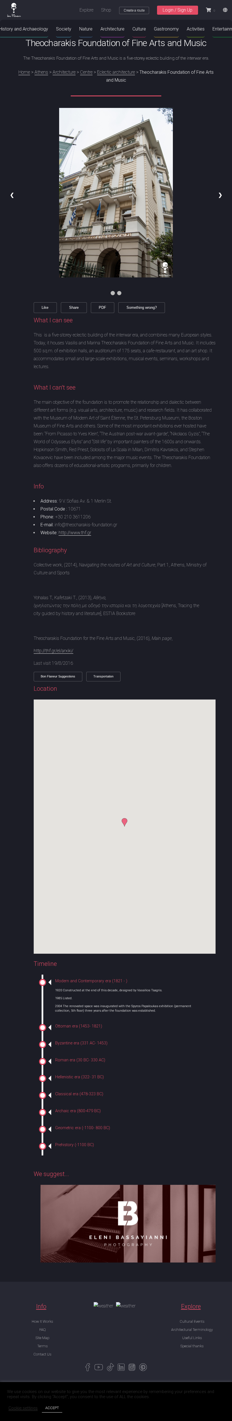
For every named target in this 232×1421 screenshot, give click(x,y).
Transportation (103, 676)
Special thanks (192, 1346)
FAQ (42, 1329)
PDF (102, 307)
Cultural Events (192, 1321)
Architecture (64, 72)
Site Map (42, 1338)
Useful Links (192, 1338)
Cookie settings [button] (23, 1408)
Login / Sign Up (177, 10)
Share (74, 307)
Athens (41, 72)
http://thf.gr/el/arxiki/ (53, 650)
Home (24, 72)
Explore (86, 10)
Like (45, 307)
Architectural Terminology (192, 1329)
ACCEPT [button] (52, 1408)
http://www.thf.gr (75, 532)
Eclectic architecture (116, 72)
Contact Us (42, 1354)
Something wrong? (141, 307)
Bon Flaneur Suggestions (58, 676)
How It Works (42, 1321)
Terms (42, 1346)
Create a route (134, 10)
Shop (106, 10)
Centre (86, 72)
